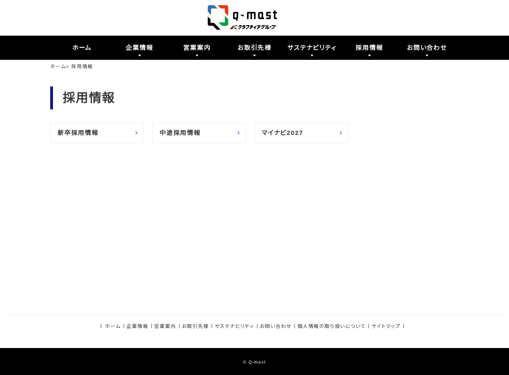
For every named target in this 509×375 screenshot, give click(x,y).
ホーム (58, 66)
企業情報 (137, 326)
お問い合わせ (276, 326)
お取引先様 (195, 326)
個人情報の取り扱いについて (331, 326)
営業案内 (165, 326)
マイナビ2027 (282, 132)
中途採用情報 (180, 132)
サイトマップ (386, 326)
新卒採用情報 (78, 132)
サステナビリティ (234, 326)
